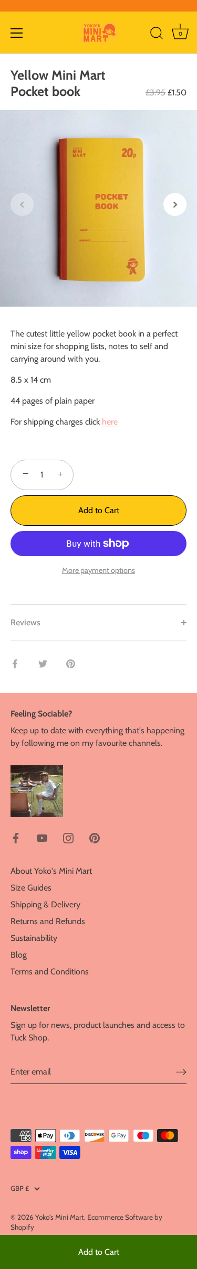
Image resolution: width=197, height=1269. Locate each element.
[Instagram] (68, 837)
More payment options (98, 570)
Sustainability (34, 938)
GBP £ (20, 1188)
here (110, 422)
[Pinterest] (94, 837)
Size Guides (31, 888)
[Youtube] (42, 837)
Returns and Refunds (48, 921)
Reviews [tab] (25, 622)
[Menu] (16, 33)
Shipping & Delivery (45, 904)
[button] (22, 204)
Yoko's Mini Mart (59, 1217)
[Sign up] (181, 1072)
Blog (19, 955)
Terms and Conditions (50, 972)
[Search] (156, 34)
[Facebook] (16, 837)
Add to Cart (98, 1252)
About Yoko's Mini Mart (51, 871)
